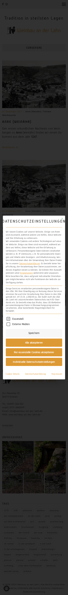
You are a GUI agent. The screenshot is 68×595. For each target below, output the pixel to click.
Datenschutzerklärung (29, 263)
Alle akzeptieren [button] (34, 342)
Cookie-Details (13, 374)
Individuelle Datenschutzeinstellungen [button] (34, 361)
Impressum (56, 374)
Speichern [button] (34, 333)
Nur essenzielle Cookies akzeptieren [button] (34, 352)
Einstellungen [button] (26, 273)
